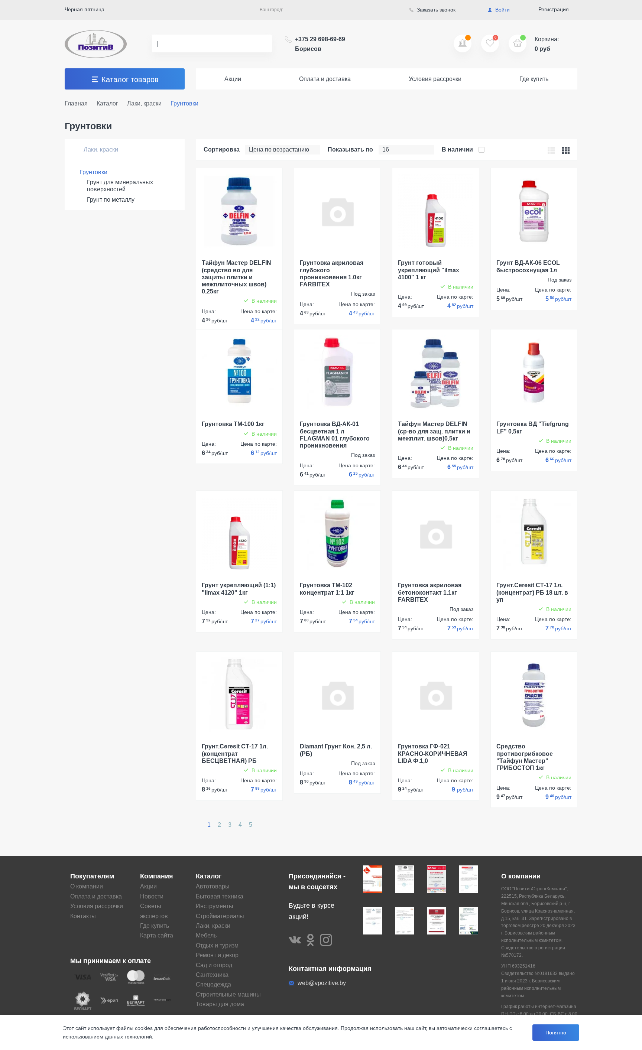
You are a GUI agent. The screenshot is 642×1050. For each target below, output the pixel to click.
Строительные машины (228, 994)
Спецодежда (213, 984)
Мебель (206, 935)
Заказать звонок (435, 10)
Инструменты (214, 906)
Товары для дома (220, 1004)
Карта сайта (156, 935)
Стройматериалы (220, 916)
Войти (502, 10)
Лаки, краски (100, 149)
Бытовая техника (219, 896)
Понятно (555, 1033)
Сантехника (212, 975)
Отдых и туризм (217, 945)
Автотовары (213, 886)
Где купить (533, 79)
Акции (232, 79)
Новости (151, 896)
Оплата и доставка (325, 79)
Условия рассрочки (435, 79)
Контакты (83, 916)
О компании (86, 886)
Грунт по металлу (110, 199)
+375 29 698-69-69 (320, 44)
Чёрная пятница (84, 9)
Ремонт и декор (217, 955)
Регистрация (553, 9)
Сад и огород (214, 965)
